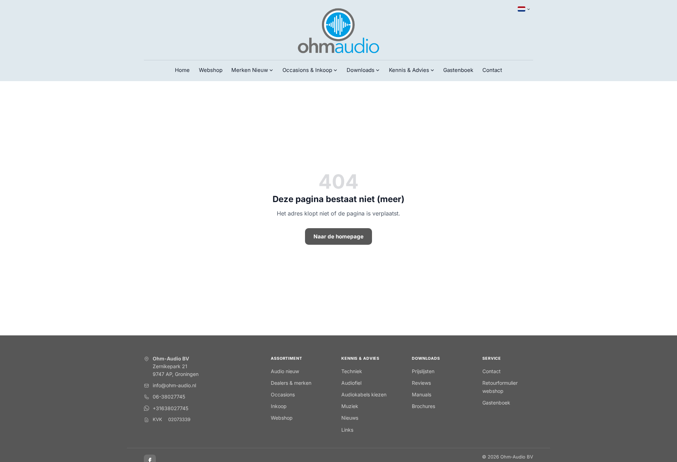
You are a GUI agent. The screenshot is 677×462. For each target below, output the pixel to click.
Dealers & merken (291, 383)
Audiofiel (351, 383)
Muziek (349, 406)
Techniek (351, 371)
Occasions (283, 394)
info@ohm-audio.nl (174, 385)
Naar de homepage (338, 236)
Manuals (421, 394)
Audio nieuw (285, 371)
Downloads (426, 358)
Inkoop (279, 406)
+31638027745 (170, 408)
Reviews (421, 383)
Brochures (423, 406)
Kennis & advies (360, 358)
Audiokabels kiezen (363, 394)
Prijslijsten (423, 371)
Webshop (210, 70)
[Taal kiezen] (524, 9)
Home (182, 70)
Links (347, 430)
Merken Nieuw (249, 70)
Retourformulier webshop (500, 387)
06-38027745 (169, 397)
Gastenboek (458, 70)
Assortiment (286, 358)
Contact (492, 70)
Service (491, 358)
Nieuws (349, 418)
